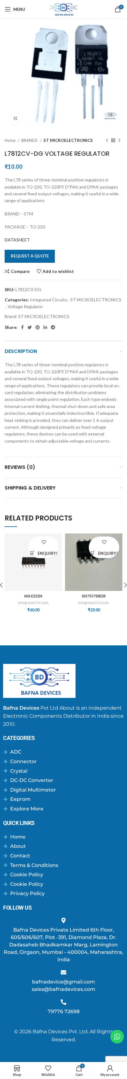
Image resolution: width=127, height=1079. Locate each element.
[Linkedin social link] (45, 327)
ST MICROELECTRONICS (68, 140)
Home (10, 140)
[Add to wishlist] (43, 542)
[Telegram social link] (53, 327)
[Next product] (119, 141)
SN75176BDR (94, 596)
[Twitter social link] (30, 327)
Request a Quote (30, 255)
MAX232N (33, 596)
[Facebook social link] (22, 327)
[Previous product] (107, 141)
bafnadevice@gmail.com (63, 982)
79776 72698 (64, 1011)
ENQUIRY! (47, 553)
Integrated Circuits (48, 299)
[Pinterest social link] (38, 327)
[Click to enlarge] (15, 118)
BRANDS (30, 140)
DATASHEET (17, 239)
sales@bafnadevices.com (63, 989)
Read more (32, 552)
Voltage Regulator (25, 306)
